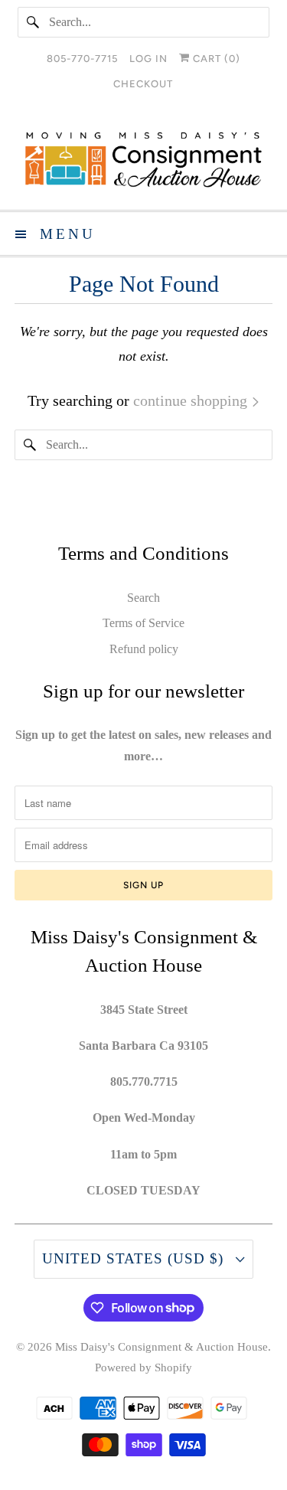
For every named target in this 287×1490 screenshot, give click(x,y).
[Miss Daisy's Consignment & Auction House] (143, 160)
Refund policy (143, 648)
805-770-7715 (82, 58)
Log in (148, 58)
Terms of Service (143, 622)
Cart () (215, 58)
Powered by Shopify (143, 1367)
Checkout (143, 84)
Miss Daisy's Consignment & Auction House (161, 1347)
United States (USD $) (135, 1258)
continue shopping (192, 400)
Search (143, 597)
